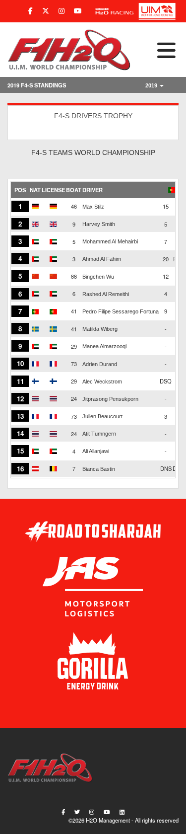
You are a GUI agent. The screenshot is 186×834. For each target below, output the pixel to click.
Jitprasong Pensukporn (110, 399)
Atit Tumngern (99, 434)
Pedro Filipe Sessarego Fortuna (120, 311)
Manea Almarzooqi (104, 346)
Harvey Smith (98, 224)
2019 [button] (152, 85)
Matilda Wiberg (100, 329)
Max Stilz (93, 207)
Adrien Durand (99, 364)
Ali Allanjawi (95, 451)
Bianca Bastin (98, 469)
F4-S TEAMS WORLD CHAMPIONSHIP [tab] (93, 152)
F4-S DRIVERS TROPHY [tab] (93, 116)
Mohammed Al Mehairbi (110, 241)
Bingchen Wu (98, 277)
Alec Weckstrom (102, 381)
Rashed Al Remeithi (105, 294)
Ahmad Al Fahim (101, 259)
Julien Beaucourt (102, 416)
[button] (155, 49)
